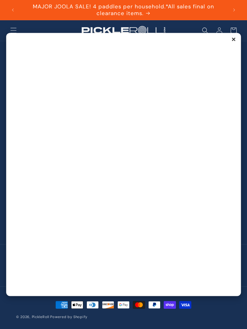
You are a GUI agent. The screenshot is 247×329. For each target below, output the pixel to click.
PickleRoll (40, 317)
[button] (13, 30)
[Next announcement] (234, 10)
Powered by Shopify (68, 317)
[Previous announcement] (13, 10)
